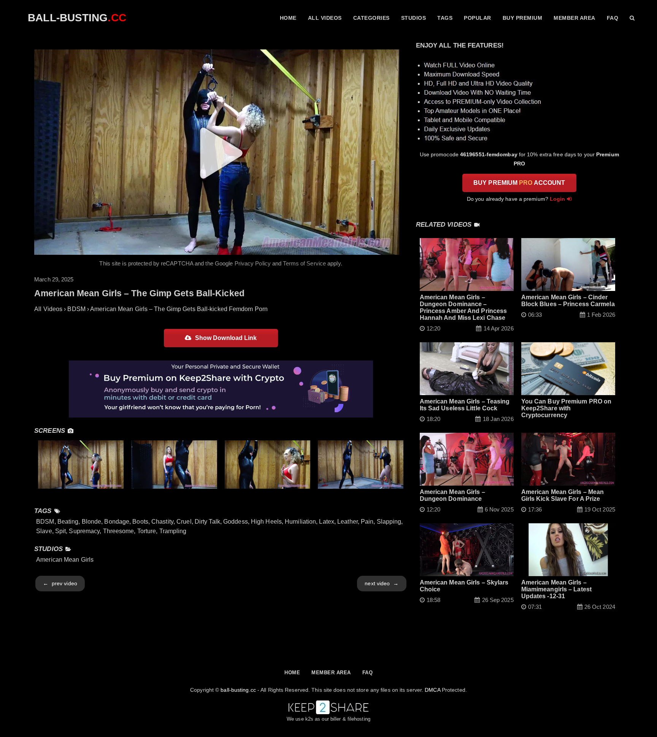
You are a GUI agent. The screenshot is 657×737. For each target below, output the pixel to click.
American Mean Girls (65, 559)
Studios (413, 18)
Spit (60, 531)
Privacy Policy (253, 263)
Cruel (184, 521)
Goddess (235, 521)
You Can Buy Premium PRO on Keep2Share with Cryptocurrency (566, 408)
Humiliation (300, 521)
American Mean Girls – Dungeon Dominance (452, 495)
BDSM (45, 521)
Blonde (92, 521)
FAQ (613, 18)
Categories (371, 18)
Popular (477, 18)
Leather (347, 521)
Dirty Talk (207, 521)
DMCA (432, 690)
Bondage (116, 521)
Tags (444, 18)
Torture (146, 531)
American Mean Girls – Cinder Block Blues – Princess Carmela (568, 300)
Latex (326, 521)
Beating (68, 521)
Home (288, 18)
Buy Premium (523, 18)
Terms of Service (304, 263)
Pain (367, 521)
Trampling (173, 531)
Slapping (389, 521)
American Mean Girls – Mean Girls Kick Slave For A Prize (562, 495)
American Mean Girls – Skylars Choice (464, 585)
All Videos (325, 18)
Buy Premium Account (519, 182)
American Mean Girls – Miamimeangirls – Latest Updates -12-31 (556, 589)
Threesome (118, 531)
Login (557, 199)
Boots (140, 521)
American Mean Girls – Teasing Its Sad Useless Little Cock (465, 404)
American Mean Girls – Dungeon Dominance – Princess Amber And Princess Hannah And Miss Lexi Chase (463, 307)
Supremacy (84, 531)
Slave (44, 531)
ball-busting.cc (238, 690)
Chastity (162, 521)
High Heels (266, 521)
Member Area (574, 18)
